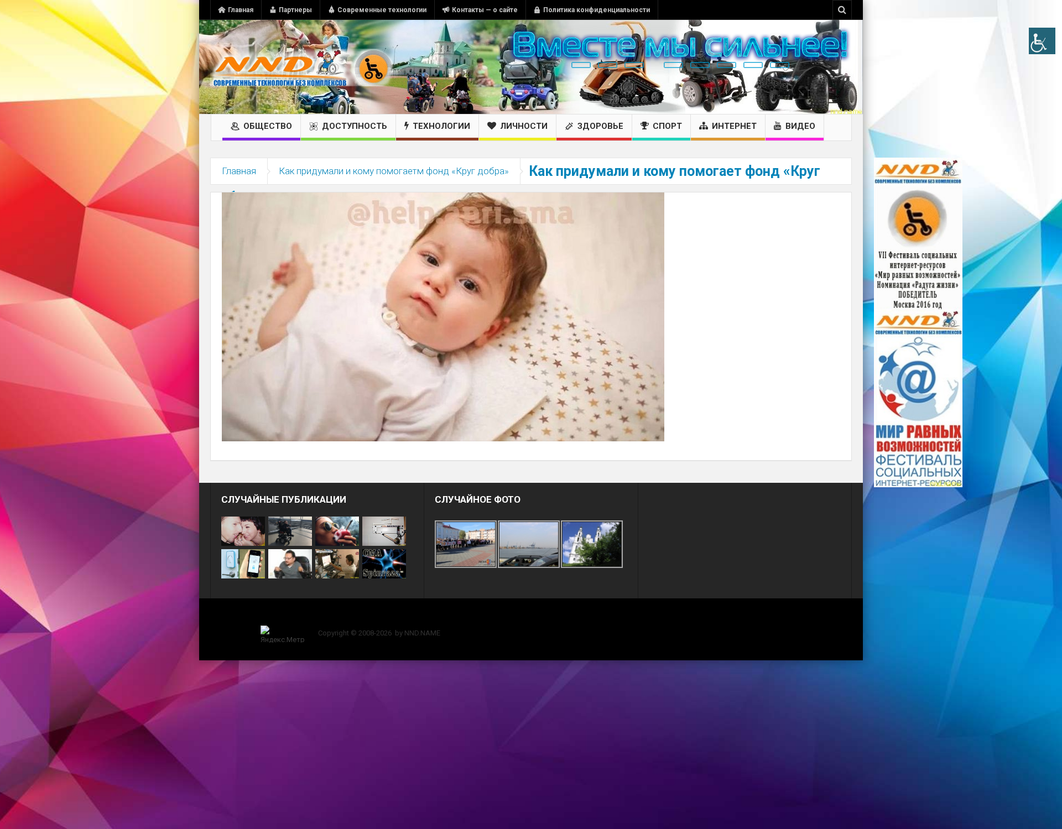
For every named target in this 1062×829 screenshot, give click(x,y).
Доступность (354, 126)
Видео (800, 126)
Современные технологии (381, 10)
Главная (240, 10)
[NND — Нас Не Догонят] (301, 66)
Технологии (441, 126)
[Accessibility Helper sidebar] (1042, 41)
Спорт (667, 126)
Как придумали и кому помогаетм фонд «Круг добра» (394, 170)
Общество (267, 126)
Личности (524, 126)
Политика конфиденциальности (596, 10)
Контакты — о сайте (485, 10)
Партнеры (295, 10)
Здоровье (600, 126)
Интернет (734, 126)
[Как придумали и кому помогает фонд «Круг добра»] (443, 316)
